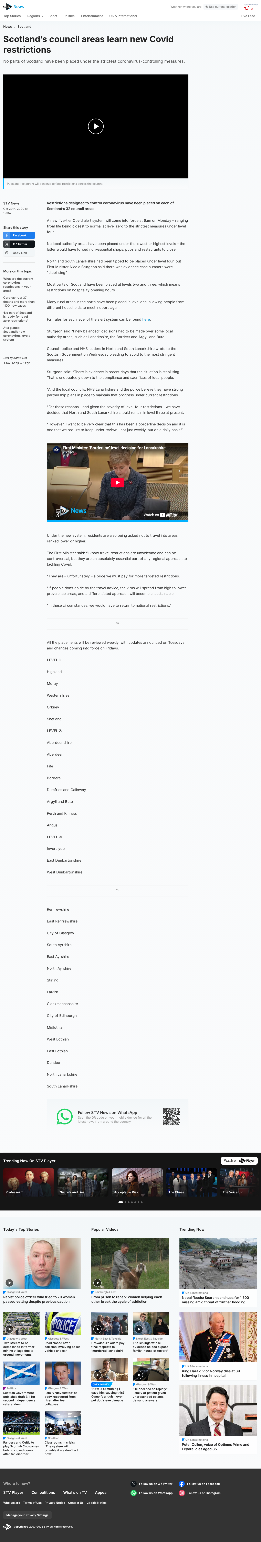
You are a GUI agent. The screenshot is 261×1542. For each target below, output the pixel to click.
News (7, 26)
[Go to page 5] (135, 1202)
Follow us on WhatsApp (156, 1493)
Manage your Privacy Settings (27, 1515)
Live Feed (248, 16)
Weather (176, 6)
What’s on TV (75, 1492)
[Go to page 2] (125, 1202)
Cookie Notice (96, 1502)
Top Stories (12, 16)
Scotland (24, 26)
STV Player (13, 1492)
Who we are (11, 1502)
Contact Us (76, 1502)
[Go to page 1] (120, 1202)
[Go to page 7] (142, 1202)
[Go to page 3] (128, 1202)
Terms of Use (32, 1502)
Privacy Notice (55, 1502)
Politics (69, 16)
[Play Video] (96, 126)
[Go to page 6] (138, 1202)
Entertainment (92, 16)
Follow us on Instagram (204, 1493)
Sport (53, 16)
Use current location (222, 6)
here (146, 319)
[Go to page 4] (132, 1202)
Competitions (43, 1492)
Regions (33, 16)
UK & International (123, 16)
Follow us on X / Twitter (156, 1483)
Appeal (101, 1492)
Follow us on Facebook (203, 1483)
